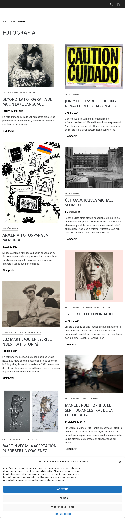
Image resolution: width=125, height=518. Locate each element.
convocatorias (91, 307)
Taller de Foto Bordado (89, 314)
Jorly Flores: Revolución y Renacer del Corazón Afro (91, 103)
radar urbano (28, 93)
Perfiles (36, 439)
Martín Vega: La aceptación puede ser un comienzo (29, 448)
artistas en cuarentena (16, 439)
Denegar (62, 498)
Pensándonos (10, 228)
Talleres (107, 307)
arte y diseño (10, 93)
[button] (120, 461)
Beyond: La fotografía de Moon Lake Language (27, 101)
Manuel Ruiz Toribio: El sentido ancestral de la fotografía (89, 410)
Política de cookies (62, 514)
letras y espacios (12, 333)
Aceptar (62, 489)
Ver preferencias (62, 507)
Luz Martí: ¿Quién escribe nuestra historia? (27, 341)
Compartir (8, 130)
